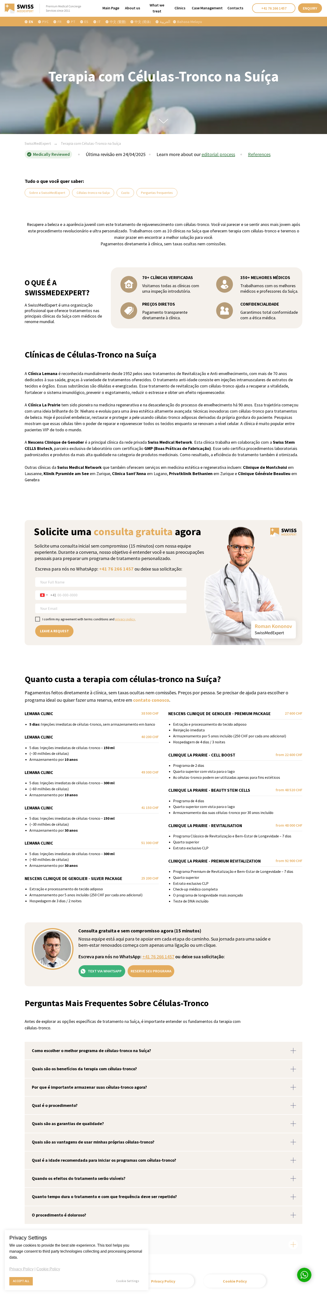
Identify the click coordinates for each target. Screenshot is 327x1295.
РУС (45, 21)
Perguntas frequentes (157, 193)
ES (86, 21)
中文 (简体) (143, 22)
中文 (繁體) (118, 22)
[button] (310, 8)
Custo (125, 193)
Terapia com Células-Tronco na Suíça (91, 143)
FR (59, 21)
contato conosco (151, 700)
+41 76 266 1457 (116, 569)
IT (99, 21)
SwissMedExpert (38, 143)
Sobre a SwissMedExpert (47, 193)
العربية (165, 21)
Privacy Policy (21, 1269)
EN (31, 21)
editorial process (218, 154)
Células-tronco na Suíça (93, 193)
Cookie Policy (48, 1269)
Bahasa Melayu (189, 21)
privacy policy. (125, 619)
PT (73, 21)
